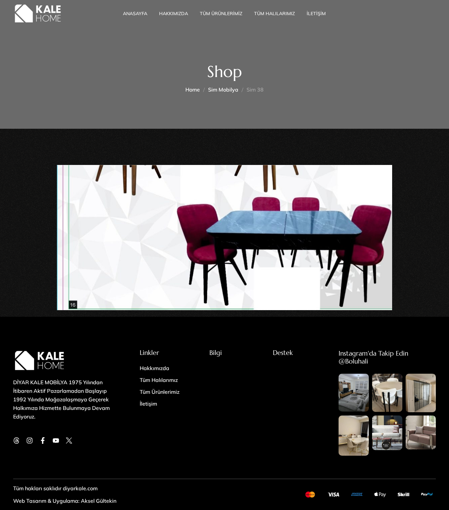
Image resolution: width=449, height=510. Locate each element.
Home (192, 89)
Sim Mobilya (223, 89)
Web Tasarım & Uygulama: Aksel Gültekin (64, 500)
